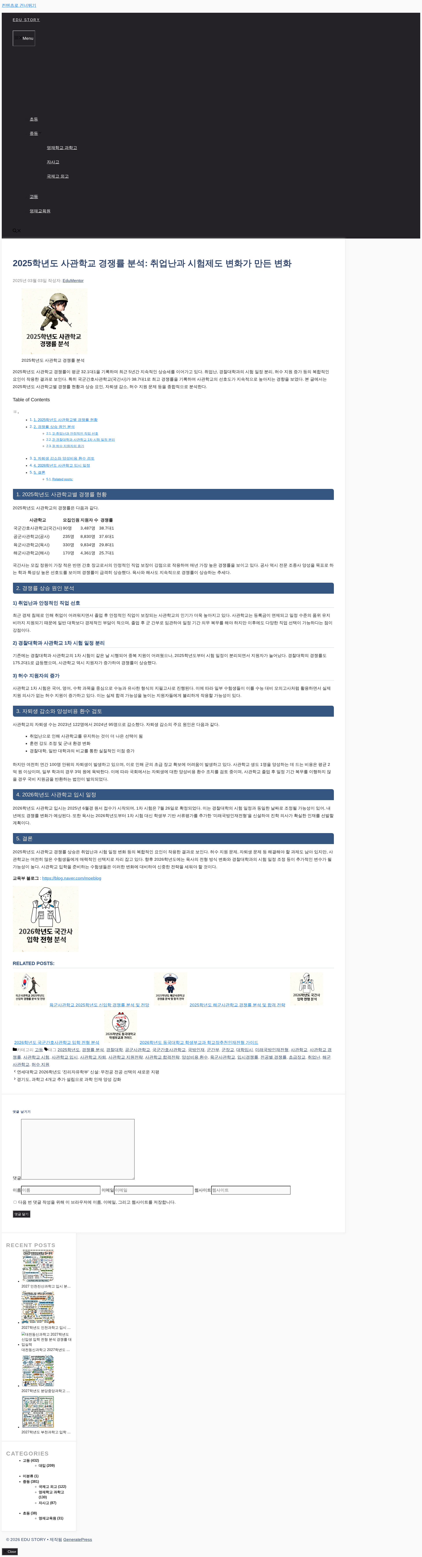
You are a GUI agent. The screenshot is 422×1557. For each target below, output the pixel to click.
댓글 (17, 1178)
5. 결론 (39, 472)
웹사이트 (203, 1190)
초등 (34, 119)
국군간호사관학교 (169, 1049)
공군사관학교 (137, 1049)
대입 (42, 1465)
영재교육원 (40, 211)
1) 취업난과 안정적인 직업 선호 (75, 433)
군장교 (228, 1049)
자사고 (53, 162)
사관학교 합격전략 (162, 1057)
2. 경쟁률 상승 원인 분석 (54, 427)
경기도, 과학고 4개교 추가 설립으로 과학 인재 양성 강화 (69, 1079)
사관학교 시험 (36, 1057)
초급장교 (297, 1057)
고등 (34, 196)
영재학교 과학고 (62, 147)
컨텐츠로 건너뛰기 (19, 5)
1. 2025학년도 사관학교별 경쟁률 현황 (66, 420)
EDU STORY (26, 20)
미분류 (28, 1476)
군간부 (213, 1049)
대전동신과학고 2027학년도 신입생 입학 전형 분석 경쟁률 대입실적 (47, 1350)
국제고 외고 (58, 176)
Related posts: (62, 479)
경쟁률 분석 (93, 1049)
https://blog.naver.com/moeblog (71, 878)
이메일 (108, 1190)
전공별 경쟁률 (273, 1057)
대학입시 (244, 1049)
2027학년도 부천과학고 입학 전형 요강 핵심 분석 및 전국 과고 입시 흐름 (47, 1432)
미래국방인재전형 (272, 1049)
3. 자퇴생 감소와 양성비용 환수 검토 (64, 458)
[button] (17, 231)
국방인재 (196, 1049)
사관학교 (299, 1049)
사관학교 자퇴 (93, 1057)
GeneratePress (77, 1539)
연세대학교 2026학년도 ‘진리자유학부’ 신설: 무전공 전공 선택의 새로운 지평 (88, 1072)
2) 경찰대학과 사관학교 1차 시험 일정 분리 (83, 439)
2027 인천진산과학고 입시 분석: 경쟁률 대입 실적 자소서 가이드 (47, 1286)
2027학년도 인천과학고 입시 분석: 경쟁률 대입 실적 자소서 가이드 (47, 1327)
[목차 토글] (16, 412)
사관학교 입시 (65, 1057)
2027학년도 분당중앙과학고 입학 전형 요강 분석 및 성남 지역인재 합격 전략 (47, 1391)
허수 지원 (40, 1064)
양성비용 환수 (195, 1057)
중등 (34, 133)
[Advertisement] (211, 79)
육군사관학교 (222, 1057)
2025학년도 (69, 1049)
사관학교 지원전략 (125, 1057)
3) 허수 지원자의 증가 (68, 446)
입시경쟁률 (247, 1057)
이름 (17, 1190)
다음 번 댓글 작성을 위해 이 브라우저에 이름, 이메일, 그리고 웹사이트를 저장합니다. (97, 1202)
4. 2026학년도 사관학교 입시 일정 (62, 465)
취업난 (314, 1057)
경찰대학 (114, 1049)
